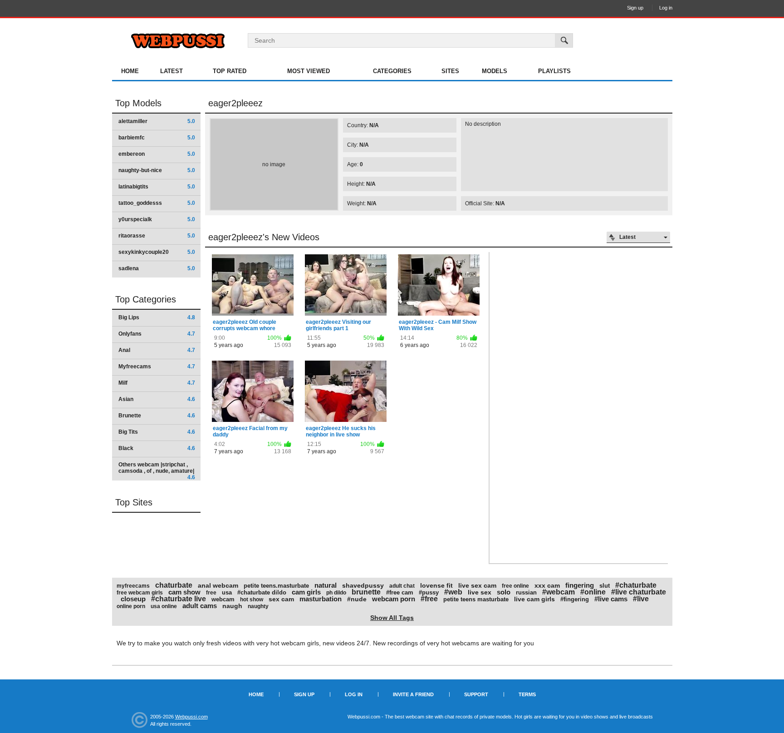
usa (227, 592)
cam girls (306, 592)
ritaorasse (156, 236)
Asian (156, 399)
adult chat (402, 586)
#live (641, 599)
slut (604, 585)
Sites (450, 71)
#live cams (610, 599)
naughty (258, 606)
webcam (223, 599)
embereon (156, 154)
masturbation (320, 599)
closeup (133, 599)
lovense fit (436, 585)
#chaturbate (636, 585)
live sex (479, 592)
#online (593, 592)
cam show (184, 592)
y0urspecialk (156, 219)
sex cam (281, 599)
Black (156, 448)
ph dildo (336, 592)
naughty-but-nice (156, 170)
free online (515, 586)
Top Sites (133, 502)
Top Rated (229, 71)
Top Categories (145, 299)
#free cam (399, 592)
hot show (251, 599)
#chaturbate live (178, 599)
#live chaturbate (638, 592)
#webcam (558, 592)
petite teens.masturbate (276, 585)
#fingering (574, 599)
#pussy (429, 592)
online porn (131, 606)
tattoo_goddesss (156, 203)
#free (429, 599)
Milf (156, 383)
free (211, 592)
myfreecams (133, 586)
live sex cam (477, 585)
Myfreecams (156, 366)
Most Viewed (308, 71)
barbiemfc (156, 137)
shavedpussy (363, 585)
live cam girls (534, 599)
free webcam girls (140, 592)
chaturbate (173, 585)
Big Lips (156, 317)
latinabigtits (156, 186)
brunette (366, 592)
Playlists (554, 71)
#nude (357, 599)
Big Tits (156, 432)
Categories (392, 71)
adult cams (199, 605)
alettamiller (156, 121)
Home (130, 71)
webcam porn (393, 599)
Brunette (156, 415)
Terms (527, 694)
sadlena (156, 268)
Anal (156, 350)
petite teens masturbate (476, 599)
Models (494, 71)
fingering (579, 585)
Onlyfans (156, 334)
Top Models (138, 103)
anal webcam (218, 585)
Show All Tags (392, 617)
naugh (232, 605)
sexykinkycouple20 (156, 252)
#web (453, 592)
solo (503, 592)
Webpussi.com (191, 716)
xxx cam (547, 585)
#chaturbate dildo (261, 592)
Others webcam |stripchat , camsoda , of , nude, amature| (156, 470)
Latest (171, 71)
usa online (164, 606)
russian (526, 592)
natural (325, 585)
